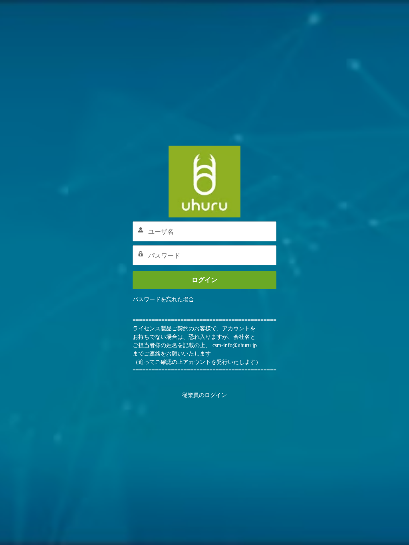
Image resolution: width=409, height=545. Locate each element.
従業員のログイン (204, 395)
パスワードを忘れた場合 (163, 299)
